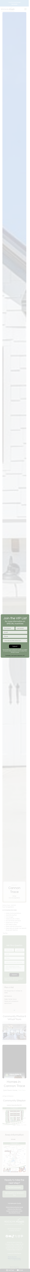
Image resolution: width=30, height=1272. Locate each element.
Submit (14, 646)
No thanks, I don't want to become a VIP (15, 655)
